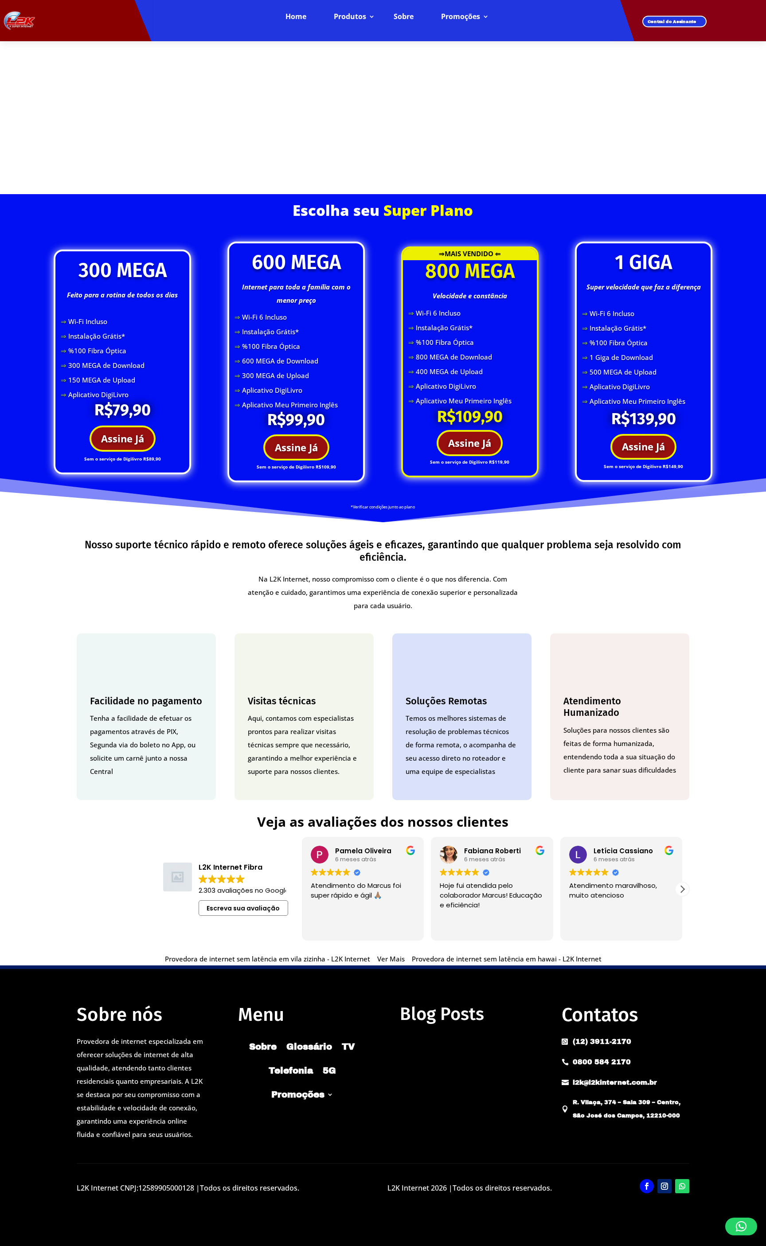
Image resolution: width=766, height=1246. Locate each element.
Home (295, 17)
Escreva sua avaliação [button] (243, 908)
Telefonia (291, 1070)
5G (329, 1070)
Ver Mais (391, 958)
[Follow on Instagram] (664, 1186)
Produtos (350, 17)
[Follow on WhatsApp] (682, 1186)
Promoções (460, 17)
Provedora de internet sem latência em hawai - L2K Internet (507, 958)
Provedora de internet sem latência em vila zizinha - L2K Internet (267, 958)
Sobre (404, 17)
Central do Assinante (672, 21)
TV (348, 1046)
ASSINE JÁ (383, 172)
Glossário (309, 1046)
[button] (682, 889)
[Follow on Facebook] (647, 1186)
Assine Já (122, 438)
